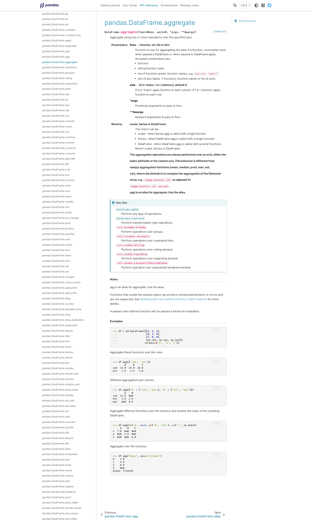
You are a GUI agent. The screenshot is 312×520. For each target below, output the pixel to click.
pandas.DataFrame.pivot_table (60, 502)
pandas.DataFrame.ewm (56, 88)
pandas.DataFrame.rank (56, 239)
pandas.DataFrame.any (56, 104)
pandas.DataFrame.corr (56, 115)
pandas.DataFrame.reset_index (60, 389)
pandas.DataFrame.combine (58, 29)
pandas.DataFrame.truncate (58, 421)
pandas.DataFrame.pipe (56, 51)
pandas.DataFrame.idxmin (57, 357)
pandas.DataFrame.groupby (58, 72)
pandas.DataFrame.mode (57, 212)
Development (169, 5)
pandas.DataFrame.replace (58, 486)
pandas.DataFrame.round (57, 244)
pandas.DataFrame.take (56, 416)
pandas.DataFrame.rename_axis (61, 384)
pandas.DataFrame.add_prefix (59, 287)
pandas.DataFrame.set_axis (58, 400)
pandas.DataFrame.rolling (57, 78)
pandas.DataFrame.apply (57, 40)
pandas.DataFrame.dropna (57, 438)
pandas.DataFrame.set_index (59, 405)
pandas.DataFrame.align (56, 298)
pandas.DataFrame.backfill (57, 427)
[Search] (235, 5)
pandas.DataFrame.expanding (59, 83)
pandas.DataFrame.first (56, 341)
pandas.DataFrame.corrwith (58, 121)
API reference (149, 5)
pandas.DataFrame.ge (55, 13)
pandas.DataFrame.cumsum (58, 153)
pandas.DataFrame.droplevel (59, 491)
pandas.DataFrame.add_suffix (59, 292)
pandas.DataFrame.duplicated (59, 325)
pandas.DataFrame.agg (56, 56)
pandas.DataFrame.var (55, 271)
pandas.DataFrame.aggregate (59, 61)
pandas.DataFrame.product (58, 228)
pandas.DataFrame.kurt (56, 174)
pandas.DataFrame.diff (55, 164)
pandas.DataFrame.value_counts (61, 282)
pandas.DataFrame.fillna (56, 448)
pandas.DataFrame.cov (56, 131)
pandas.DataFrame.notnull (57, 475)
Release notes (190, 5)
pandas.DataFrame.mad (56, 185)
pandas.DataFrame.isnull (56, 465)
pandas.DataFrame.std (55, 266)
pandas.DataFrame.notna (57, 470)
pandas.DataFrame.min (55, 207)
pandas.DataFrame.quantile (58, 233)
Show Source (247, 21)
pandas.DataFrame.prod (56, 223)
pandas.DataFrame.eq (55, 24)
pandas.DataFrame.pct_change (60, 217)
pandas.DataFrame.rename (58, 378)
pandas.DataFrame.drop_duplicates (62, 319)
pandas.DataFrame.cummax (58, 137)
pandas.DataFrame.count (57, 126)
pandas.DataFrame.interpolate (60, 454)
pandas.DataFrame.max (56, 191)
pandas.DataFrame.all (55, 99)
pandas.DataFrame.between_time (61, 309)
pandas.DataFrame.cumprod (58, 147)
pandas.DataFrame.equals (57, 330)
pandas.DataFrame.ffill (55, 443)
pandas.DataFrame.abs (55, 94)
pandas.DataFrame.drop (56, 314)
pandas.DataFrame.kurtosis (58, 180)
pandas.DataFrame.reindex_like (60, 373)
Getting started (110, 5)
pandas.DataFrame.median (58, 201)
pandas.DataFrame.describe (58, 158)
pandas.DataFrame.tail (55, 411)
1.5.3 (244, 5)
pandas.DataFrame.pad (56, 481)
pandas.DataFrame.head (56, 346)
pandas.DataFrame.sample (57, 395)
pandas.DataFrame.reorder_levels (61, 507)
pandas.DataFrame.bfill (55, 432)
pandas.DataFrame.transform (59, 67)
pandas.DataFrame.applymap (59, 45)
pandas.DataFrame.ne (55, 19)
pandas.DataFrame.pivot (56, 497)
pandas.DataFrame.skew (56, 255)
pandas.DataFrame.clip (55, 110)
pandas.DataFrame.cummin (58, 142)
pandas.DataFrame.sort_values (60, 513)
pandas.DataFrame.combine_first (61, 35)
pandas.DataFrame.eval (56, 169)
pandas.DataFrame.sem (56, 250)
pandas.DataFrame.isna (56, 459)
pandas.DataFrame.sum (56, 260)
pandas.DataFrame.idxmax (57, 352)
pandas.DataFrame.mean (57, 196)
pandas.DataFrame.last (55, 362)
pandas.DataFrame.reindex (58, 368)
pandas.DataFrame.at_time (58, 303)
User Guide (130, 5)
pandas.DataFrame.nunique (58, 276)
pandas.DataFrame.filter (56, 335)
